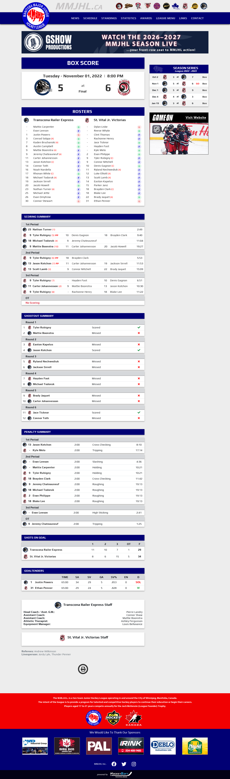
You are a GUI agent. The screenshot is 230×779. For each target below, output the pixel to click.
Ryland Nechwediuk (106, 169)
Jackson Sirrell (42, 181)
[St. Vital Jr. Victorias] (185, 5)
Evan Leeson (40, 130)
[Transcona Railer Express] (204, 5)
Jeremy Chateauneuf (45, 154)
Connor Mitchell (103, 161)
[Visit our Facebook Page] (115, 763)
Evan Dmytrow (42, 197)
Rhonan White (42, 173)
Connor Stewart (42, 200)
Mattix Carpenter (43, 126)
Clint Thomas (102, 134)
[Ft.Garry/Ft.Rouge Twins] (128, 5)
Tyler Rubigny (102, 158)
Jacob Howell (41, 185)
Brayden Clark (102, 189)
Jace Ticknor (101, 142)
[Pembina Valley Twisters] (138, 5)
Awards (146, 18)
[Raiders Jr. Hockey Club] (147, 5)
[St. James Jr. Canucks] (175, 5)
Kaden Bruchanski (44, 142)
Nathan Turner (42, 189)
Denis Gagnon (102, 165)
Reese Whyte (102, 130)
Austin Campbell (43, 146)
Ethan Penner (102, 200)
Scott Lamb (101, 177)
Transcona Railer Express (46, 549)
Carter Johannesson (45, 158)
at (83, 85)
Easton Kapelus (103, 181)
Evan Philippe (102, 154)
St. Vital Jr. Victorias (43, 556)
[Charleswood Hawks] (119, 5)
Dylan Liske (101, 126)
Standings (109, 18)
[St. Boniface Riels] (166, 5)
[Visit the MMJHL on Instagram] (134, 763)
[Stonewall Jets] (194, 5)
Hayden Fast (101, 146)
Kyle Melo (100, 150)
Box (204, 77)
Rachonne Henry (104, 138)
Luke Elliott (100, 173)
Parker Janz (101, 185)
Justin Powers (41, 134)
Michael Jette (41, 193)
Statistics (128, 18)
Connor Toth (40, 165)
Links (183, 18)
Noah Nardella (42, 169)
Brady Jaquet (102, 197)
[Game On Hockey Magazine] (179, 133)
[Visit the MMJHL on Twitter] (126, 763)
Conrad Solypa (42, 138)
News (75, 18)
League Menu (165, 18)
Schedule (90, 18)
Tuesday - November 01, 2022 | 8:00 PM (83, 76)
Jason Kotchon (42, 161)
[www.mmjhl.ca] (36, 28)
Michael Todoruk (43, 177)
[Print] (83, 669)
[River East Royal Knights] (157, 5)
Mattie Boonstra (43, 150)
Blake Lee (100, 193)
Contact (197, 18)
